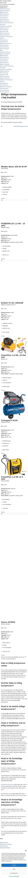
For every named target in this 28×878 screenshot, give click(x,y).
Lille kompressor (4, 41)
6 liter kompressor (4, 45)
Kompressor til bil (4, 31)
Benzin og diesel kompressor (7, 22)
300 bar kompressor (4, 33)
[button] (26, 850)
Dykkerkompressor (4, 27)
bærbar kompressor (7, 784)
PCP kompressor (4, 29)
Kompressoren (3, 7)
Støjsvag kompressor (5, 10)
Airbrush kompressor (5, 34)
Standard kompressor (5, 8)
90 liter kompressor (4, 48)
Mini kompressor (4, 40)
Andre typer (2, 24)
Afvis (14, 869)
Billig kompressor (4, 12)
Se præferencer (14, 873)
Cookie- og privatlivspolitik (14, 876)
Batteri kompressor (4, 14)
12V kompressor (4, 17)
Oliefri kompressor (4, 19)
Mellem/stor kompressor (5, 43)
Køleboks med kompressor (6, 36)
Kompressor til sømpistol (6, 26)
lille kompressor (6, 793)
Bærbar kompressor (4, 21)
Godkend (14, 865)
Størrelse (2, 38)
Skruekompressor (4, 15)
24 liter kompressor (4, 47)
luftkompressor (13, 691)
